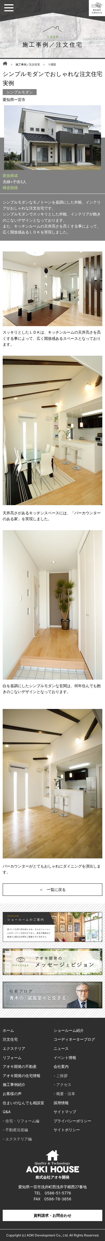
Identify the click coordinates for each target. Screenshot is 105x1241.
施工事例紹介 (14, 1084)
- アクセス (62, 1084)
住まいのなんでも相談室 (23, 1102)
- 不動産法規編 (15, 1129)
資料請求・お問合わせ (52, 1215)
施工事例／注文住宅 (28, 64)
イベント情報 (65, 1057)
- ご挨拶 (61, 1075)
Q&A (6, 1111)
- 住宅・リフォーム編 (21, 1120)
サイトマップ (65, 1111)
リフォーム (12, 1057)
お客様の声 (12, 1093)
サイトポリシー (67, 1129)
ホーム (8, 1030)
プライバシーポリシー (72, 1120)
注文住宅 (10, 1039)
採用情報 (61, 1102)
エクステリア (14, 1048)
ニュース (61, 1048)
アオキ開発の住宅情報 (21, 1075)
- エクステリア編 (17, 1139)
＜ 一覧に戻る (52, 889)
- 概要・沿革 (64, 1093)
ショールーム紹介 (69, 1030)
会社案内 (61, 1066)
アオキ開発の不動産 (20, 1066)
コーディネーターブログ (74, 1039)
